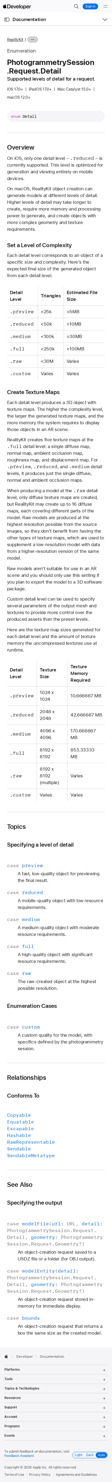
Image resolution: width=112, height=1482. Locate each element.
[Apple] (7, 1356)
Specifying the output (35, 1202)
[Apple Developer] (17, 6)
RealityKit (15, 39)
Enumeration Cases (32, 1005)
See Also (20, 1184)
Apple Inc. (40, 1467)
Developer (24, 1357)
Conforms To (23, 1095)
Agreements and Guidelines (76, 1475)
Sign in (90, 6)
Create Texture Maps (33, 392)
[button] (76, 6)
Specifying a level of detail (40, 844)
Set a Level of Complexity (39, 245)
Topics (16, 826)
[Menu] (105, 6)
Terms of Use (14, 1475)
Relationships (26, 1077)
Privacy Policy (40, 1475)
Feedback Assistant (19, 1456)
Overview (21, 147)
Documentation (29, 19)
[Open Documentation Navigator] (7, 19)
